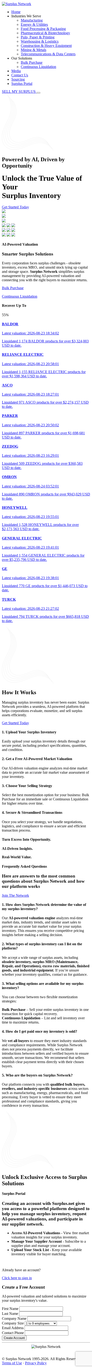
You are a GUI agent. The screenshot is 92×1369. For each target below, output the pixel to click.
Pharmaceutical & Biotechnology (45, 33)
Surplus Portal (21, 84)
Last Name (10, 1314)
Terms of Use (12, 1363)
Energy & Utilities (34, 24)
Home (16, 12)
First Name (10, 1309)
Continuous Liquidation (38, 67)
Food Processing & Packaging (43, 29)
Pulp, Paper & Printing (37, 37)
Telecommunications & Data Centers (48, 54)
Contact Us (19, 75)
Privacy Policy (36, 1363)
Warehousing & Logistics (40, 41)
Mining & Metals (33, 50)
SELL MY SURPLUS (19, 92)
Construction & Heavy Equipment (46, 46)
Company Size (13, 1323)
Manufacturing (32, 20)
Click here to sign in (17, 1278)
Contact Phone (13, 1333)
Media (16, 71)
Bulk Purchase (31, 62)
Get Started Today (15, 207)
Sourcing (18, 79)
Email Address (13, 1328)
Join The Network (15, 895)
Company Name (14, 1318)
